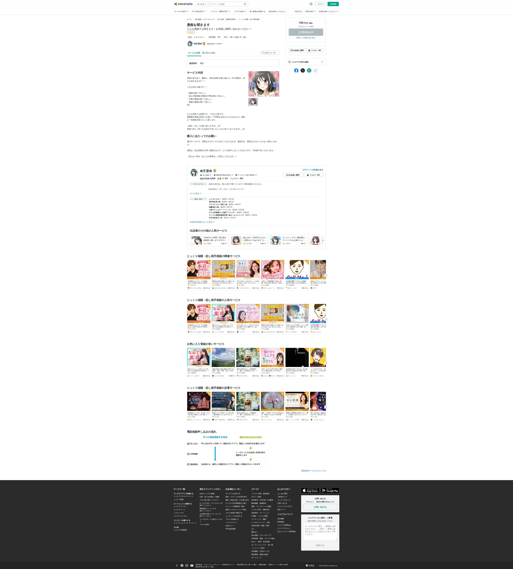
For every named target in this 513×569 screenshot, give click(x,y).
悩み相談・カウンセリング (204, 19)
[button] (306, 62)
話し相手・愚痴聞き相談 (226, 19)
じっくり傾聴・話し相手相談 (249, 19)
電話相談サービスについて (312, 470)
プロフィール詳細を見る (312, 170)
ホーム (189, 19)
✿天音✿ (206, 170)
